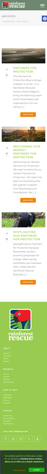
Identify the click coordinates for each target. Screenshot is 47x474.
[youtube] (37, 439)
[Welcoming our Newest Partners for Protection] (23, 134)
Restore (6, 379)
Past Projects (8, 382)
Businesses (7, 398)
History (6, 359)
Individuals (7, 395)
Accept (36, 470)
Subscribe (7, 421)
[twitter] (29, 439)
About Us (6, 353)
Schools (6, 400)
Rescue (6, 377)
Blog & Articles (9, 418)
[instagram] (21, 439)
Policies (6, 361)
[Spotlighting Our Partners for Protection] (23, 219)
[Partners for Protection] (23, 55)
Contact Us (7, 416)
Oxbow (6, 374)
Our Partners (8, 424)
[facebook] (6, 439)
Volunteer (7, 403)
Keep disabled (19, 470)
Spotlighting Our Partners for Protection (26, 235)
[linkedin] (13, 439)
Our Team (7, 356)
